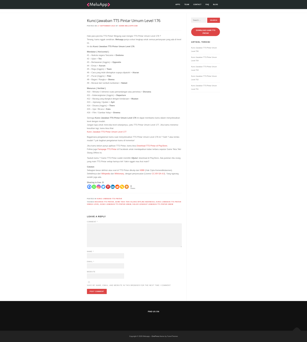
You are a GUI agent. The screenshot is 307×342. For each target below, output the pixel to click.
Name (90, 251)
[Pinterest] (108, 187)
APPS (177, 4)
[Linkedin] (113, 187)
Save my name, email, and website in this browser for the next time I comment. (129, 285)
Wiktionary (119, 174)
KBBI (142, 170)
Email (90, 262)
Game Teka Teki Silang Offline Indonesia (135, 202)
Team (186, 4)
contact (197, 4)
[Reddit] (117, 187)
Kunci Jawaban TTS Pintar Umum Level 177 (106, 132)
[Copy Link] (122, 187)
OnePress (155, 336)
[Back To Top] (297, 330)
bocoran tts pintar (104, 202)
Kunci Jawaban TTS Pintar (109, 199)
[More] (127, 187)
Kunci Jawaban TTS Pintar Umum (115, 204)
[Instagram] (99, 187)
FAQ (207, 4)
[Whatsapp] (94, 187)
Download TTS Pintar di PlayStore (152, 146)
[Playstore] (159, 318)
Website (91, 272)
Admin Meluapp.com (128, 26)
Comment (92, 222)
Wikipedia (105, 174)
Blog (215, 4)
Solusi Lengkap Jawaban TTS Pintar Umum (152, 204)
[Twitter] (103, 187)
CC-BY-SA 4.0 (158, 174)
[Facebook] (89, 187)
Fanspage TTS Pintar (107, 149)
